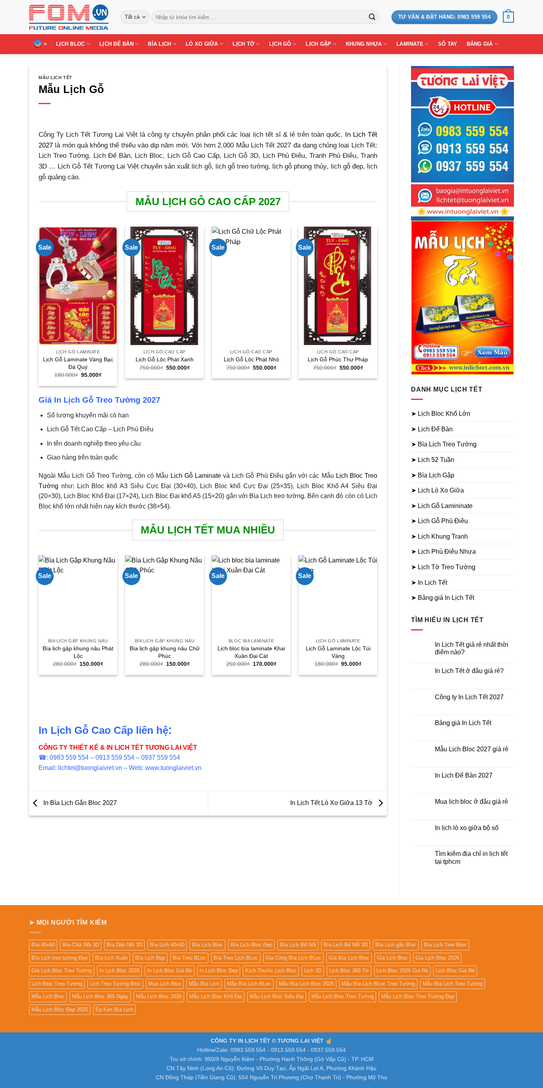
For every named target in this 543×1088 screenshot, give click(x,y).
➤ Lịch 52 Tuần (432, 459)
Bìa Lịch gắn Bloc (395, 945)
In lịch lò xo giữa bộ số (466, 827)
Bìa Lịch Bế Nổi (298, 945)
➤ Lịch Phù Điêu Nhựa (443, 551)
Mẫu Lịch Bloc (47, 996)
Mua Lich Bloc (164, 984)
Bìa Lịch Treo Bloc (445, 945)
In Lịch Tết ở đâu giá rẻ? (469, 670)
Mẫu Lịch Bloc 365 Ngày (100, 996)
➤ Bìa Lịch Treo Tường (444, 444)
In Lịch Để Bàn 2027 (464, 775)
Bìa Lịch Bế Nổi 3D (346, 945)
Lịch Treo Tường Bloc (115, 984)
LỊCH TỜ (243, 44)
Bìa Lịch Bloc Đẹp (251, 945)
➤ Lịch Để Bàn (432, 429)
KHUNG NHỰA (364, 44)
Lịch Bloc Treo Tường (56, 984)
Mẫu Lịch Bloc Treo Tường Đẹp (417, 996)
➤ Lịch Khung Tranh (439, 536)
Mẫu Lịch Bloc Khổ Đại (215, 996)
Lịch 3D (313, 971)
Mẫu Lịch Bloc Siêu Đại (277, 996)
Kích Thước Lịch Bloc (271, 971)
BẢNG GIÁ (480, 44)
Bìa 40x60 (43, 945)
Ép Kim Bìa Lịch (114, 1009)
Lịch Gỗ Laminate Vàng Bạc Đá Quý (78, 363)
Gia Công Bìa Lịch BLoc (293, 958)
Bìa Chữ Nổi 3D (80, 945)
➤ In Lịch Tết (429, 582)
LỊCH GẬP (318, 44)
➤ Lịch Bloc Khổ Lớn (440, 413)
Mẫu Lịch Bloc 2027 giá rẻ (471, 749)
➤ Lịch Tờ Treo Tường (443, 567)
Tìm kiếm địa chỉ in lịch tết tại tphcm (471, 857)
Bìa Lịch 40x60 (167, 945)
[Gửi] (372, 17)
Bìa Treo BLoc (189, 958)
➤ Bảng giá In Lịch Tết (442, 597)
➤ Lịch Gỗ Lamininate (442, 505)
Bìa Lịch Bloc (207, 945)
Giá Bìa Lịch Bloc (349, 958)
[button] (508, 17)
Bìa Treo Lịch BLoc (235, 958)
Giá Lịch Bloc (392, 958)
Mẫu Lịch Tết (55, 77)
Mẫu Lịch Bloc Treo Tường (342, 996)
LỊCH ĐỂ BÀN (116, 44)
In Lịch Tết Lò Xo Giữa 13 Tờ (332, 802)
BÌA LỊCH (159, 44)
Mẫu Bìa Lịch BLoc (249, 984)
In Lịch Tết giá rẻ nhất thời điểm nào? (471, 648)
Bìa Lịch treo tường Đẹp (59, 958)
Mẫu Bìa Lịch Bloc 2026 (306, 984)
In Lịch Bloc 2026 (119, 971)
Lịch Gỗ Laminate (196, 475)
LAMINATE (409, 44)
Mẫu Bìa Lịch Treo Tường (453, 984)
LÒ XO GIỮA (202, 44)
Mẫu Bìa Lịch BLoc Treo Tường (378, 984)
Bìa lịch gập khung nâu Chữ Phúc (165, 652)
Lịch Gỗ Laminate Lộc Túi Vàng (338, 652)
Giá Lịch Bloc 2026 (437, 958)
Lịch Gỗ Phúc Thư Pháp (338, 359)
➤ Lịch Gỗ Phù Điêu (439, 521)
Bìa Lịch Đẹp (150, 958)
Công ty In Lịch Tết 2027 (469, 697)
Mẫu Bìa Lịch (204, 984)
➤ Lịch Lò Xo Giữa (437, 490)
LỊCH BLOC (70, 44)
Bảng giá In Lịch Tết (463, 723)
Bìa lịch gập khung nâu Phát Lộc (78, 652)
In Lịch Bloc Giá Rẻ (169, 971)
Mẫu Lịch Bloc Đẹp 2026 (59, 1009)
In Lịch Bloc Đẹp (219, 971)
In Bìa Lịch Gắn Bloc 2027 (79, 802)
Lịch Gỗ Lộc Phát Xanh (165, 359)
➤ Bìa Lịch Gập (432, 475)
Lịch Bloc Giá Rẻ (455, 971)
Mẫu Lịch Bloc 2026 (159, 996)
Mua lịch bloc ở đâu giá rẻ (471, 801)
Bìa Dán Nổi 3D (124, 945)
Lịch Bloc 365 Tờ (349, 971)
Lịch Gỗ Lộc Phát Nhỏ (251, 359)
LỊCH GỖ (280, 44)
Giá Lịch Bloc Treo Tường (61, 971)
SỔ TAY (448, 44)
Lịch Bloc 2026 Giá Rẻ (402, 971)
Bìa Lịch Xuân (111, 958)
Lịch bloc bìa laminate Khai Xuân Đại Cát (251, 652)
